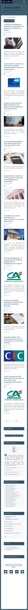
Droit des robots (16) (10, 505)
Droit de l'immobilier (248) (12, 492)
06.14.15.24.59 (16, 472)
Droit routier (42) (10, 501)
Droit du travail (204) (11, 493)
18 (16, 421)
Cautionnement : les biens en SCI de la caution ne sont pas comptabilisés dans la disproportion (13, 178)
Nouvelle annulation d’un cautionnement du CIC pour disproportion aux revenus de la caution (13, 340)
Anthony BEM (9, 36)
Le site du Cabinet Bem (11, 547)
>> (21, 421)
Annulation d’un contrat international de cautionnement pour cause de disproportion (14, 218)
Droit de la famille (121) (11, 497)
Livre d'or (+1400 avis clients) (12, 548)
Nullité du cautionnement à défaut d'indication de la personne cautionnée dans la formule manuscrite (13, 106)
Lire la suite (7, 58)
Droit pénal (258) (10, 490)
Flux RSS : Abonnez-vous (12, 556)
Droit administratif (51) (11, 500)
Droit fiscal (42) (9, 502)
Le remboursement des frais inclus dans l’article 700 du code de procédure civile (13, 143)
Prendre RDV (9, 549)
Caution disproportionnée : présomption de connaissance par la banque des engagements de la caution (14, 379)
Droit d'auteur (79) (10, 498)
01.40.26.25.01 (9, 469)
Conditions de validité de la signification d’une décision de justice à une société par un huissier (14, 27)
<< (10, 421)
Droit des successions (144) (12, 496)
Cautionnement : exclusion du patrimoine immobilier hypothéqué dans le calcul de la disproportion (14, 66)
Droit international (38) (11, 504)
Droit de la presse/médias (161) (13, 494)
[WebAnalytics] (6, 537)
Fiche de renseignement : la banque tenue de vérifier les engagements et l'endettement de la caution (13, 261)
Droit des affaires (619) (11, 485)
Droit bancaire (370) (10, 489)
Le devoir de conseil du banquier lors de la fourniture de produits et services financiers (13, 303)
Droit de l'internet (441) (11, 488)
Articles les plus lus (10, 506)
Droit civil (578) (9, 487)
